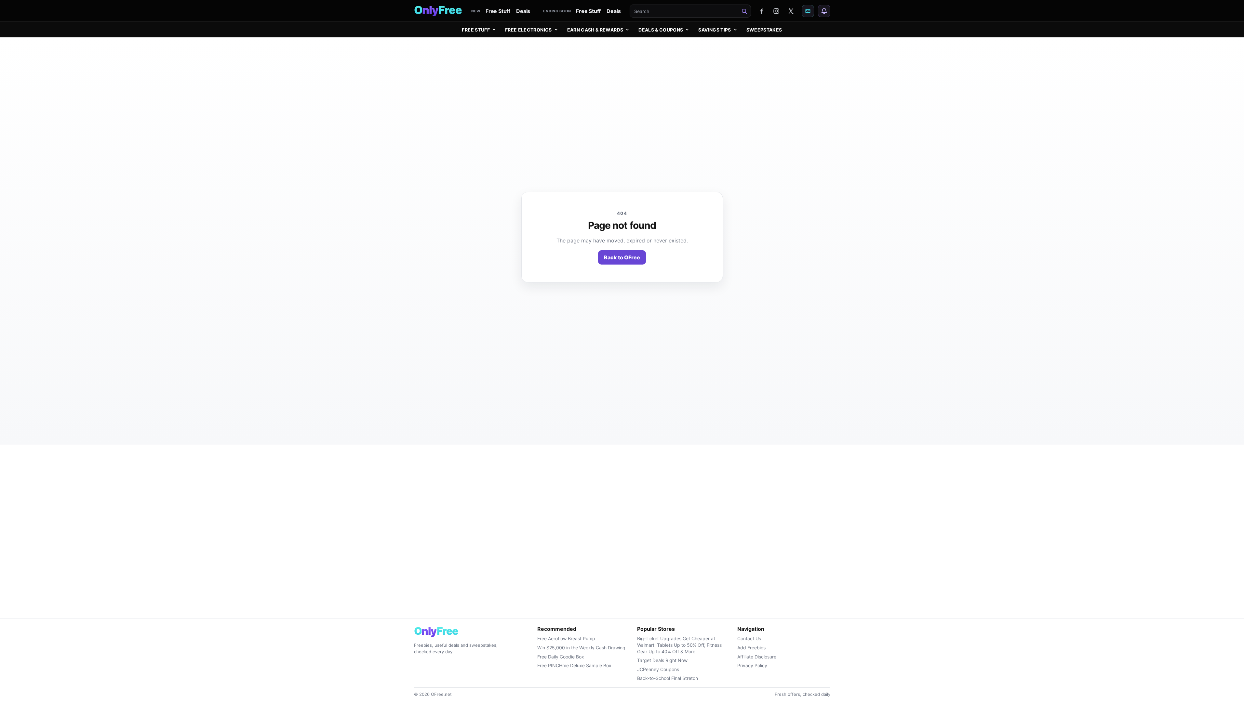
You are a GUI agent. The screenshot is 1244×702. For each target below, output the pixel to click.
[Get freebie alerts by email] (808, 11)
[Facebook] (762, 11)
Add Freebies (751, 647)
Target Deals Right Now (662, 660)
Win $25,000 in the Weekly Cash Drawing (581, 647)
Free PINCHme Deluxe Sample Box (574, 665)
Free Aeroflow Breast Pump (566, 638)
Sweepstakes (764, 29)
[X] (791, 11)
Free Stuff (498, 11)
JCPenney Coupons (658, 669)
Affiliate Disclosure (756, 656)
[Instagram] (776, 11)
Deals (523, 11)
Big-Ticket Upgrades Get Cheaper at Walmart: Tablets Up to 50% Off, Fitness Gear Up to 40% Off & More (679, 645)
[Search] (744, 11)
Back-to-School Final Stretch (667, 678)
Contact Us (749, 638)
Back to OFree (622, 257)
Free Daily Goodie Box (560, 656)
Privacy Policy (752, 665)
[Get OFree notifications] (824, 11)
